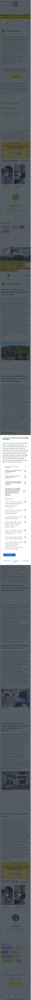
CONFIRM (9, 555)
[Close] (27, 438)
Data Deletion (7, 560)
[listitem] (15, 467)
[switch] (24, 471)
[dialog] (15, 500)
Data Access (16, 560)
